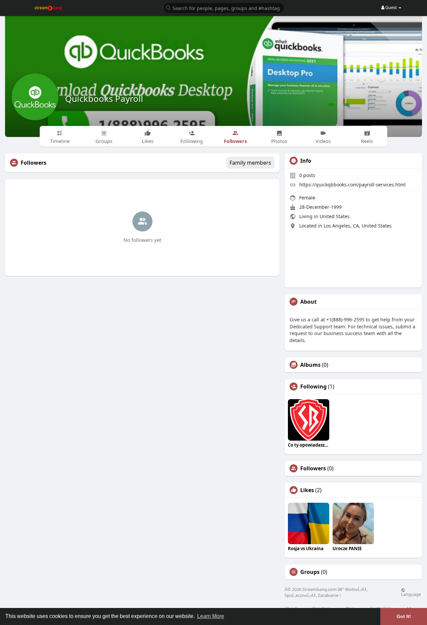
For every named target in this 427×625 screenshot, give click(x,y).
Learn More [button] (210, 616)
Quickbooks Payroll (104, 99)
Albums (310, 364)
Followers (313, 468)
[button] (223, 7)
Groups (310, 572)
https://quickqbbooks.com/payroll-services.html (352, 184)
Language (411, 594)
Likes (307, 490)
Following (313, 386)
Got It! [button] (404, 616)
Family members (250, 162)
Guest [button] (391, 7)
